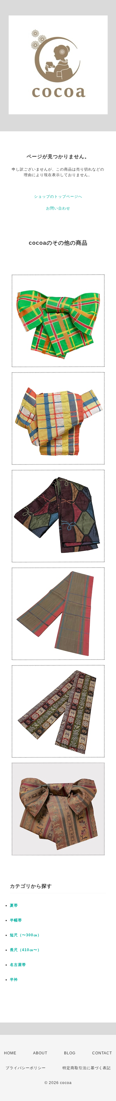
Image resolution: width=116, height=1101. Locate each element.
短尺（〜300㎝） (25, 935)
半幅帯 (16, 920)
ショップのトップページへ (58, 196)
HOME (10, 1053)
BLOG (69, 1053)
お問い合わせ (58, 208)
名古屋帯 (18, 965)
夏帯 (14, 905)
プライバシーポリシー (26, 1068)
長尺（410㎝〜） (25, 950)
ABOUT (40, 1053)
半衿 (14, 979)
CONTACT (102, 1053)
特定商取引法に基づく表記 (86, 1068)
